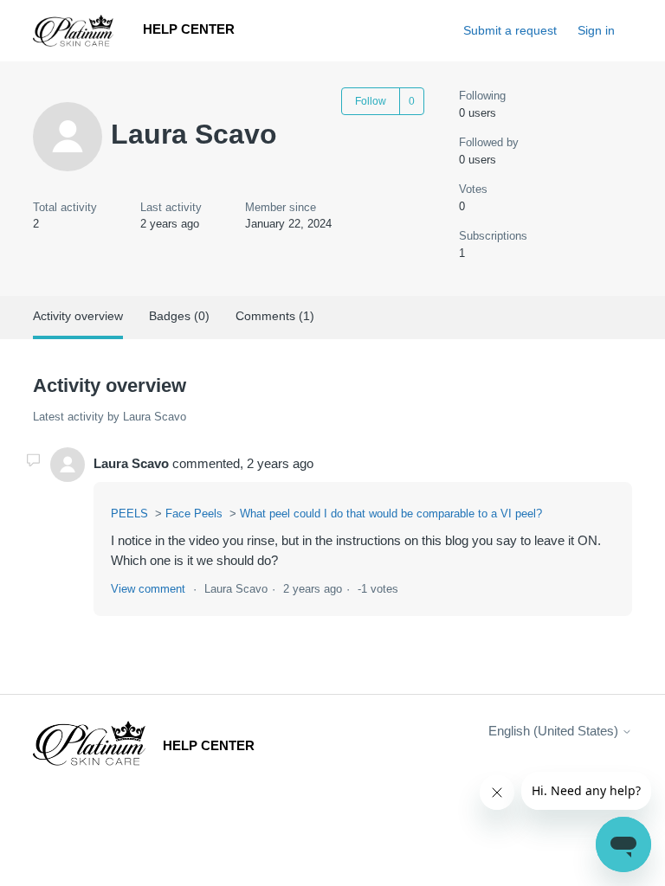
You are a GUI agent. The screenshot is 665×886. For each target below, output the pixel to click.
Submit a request (510, 30)
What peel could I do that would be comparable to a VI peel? (391, 513)
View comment (148, 588)
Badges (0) (179, 316)
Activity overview (78, 316)
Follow (370, 101)
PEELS (129, 513)
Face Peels (194, 513)
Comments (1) (275, 316)
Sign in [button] (596, 30)
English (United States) (555, 730)
